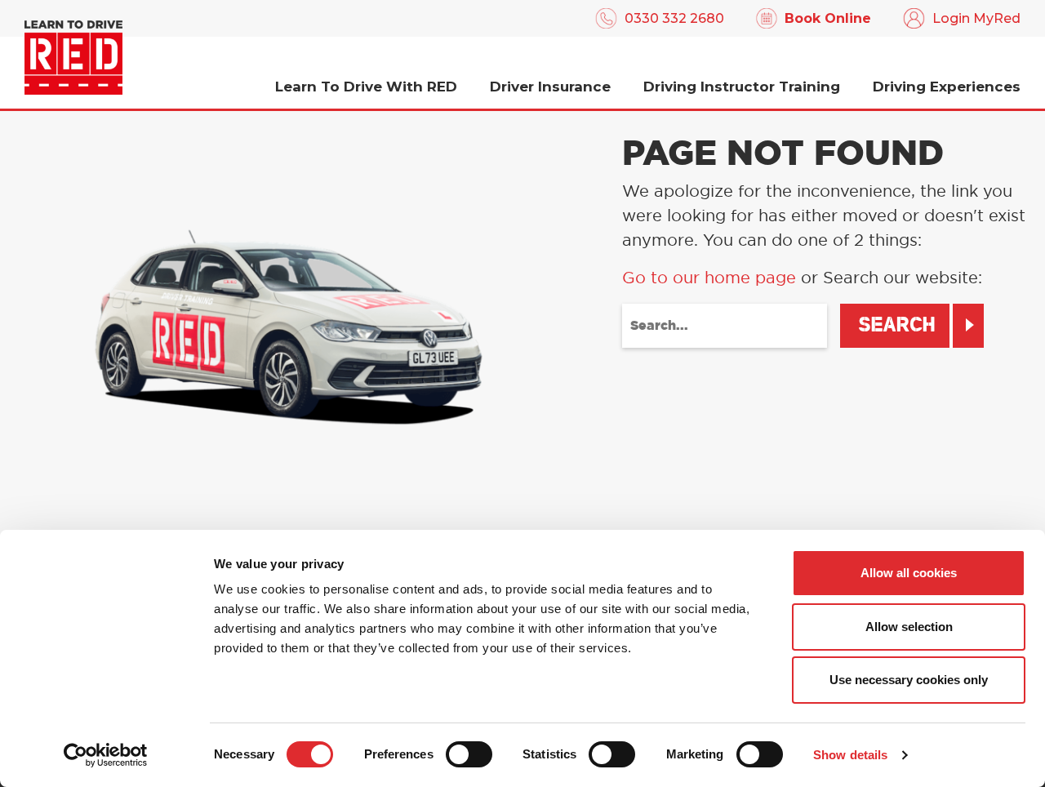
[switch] (469, 754)
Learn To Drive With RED (366, 86)
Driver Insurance (550, 86)
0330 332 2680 (674, 18)
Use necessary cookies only (908, 680)
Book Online (828, 18)
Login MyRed (976, 18)
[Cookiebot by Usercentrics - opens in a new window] (105, 755)
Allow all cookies (908, 573)
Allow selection (909, 627)
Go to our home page (709, 278)
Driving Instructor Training (741, 86)
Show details (850, 755)
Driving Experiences (947, 86)
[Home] (73, 57)
